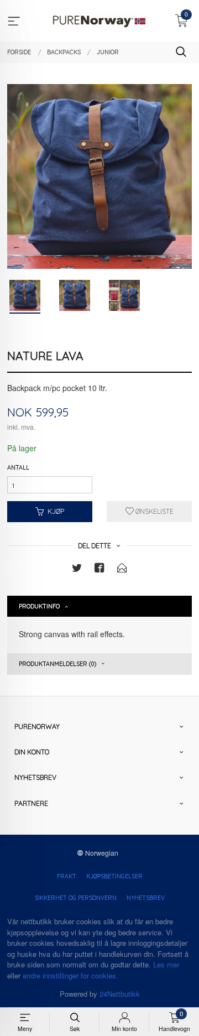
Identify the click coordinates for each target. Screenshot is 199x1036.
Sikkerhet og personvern (76, 898)
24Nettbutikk (120, 993)
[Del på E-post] (122, 569)
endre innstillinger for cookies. (70, 975)
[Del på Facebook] (99, 569)
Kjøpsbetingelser (114, 876)
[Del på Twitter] (77, 569)
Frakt (66, 876)
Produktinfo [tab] (39, 606)
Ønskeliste (154, 511)
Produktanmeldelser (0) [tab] (57, 664)
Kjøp (56, 511)
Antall (18, 467)
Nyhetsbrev (146, 898)
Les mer (166, 964)
